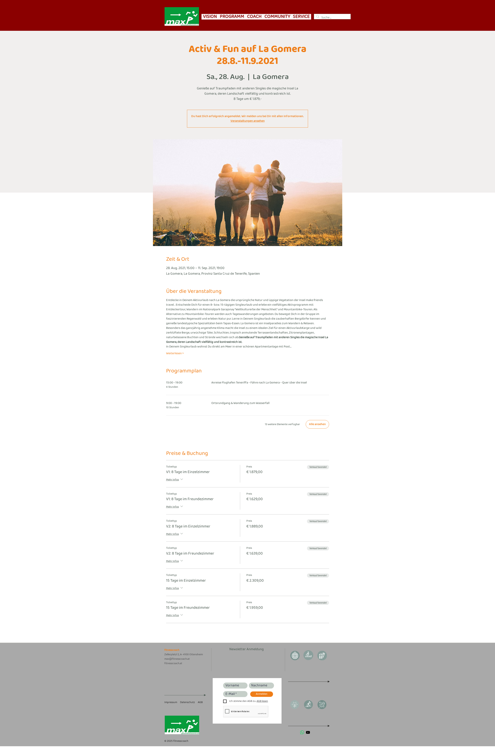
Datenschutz (187, 702)
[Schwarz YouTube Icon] (308, 732)
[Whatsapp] (302, 732)
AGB (200, 702)
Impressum (170, 702)
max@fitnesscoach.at (177, 659)
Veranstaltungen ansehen (247, 120)
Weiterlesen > (175, 353)
